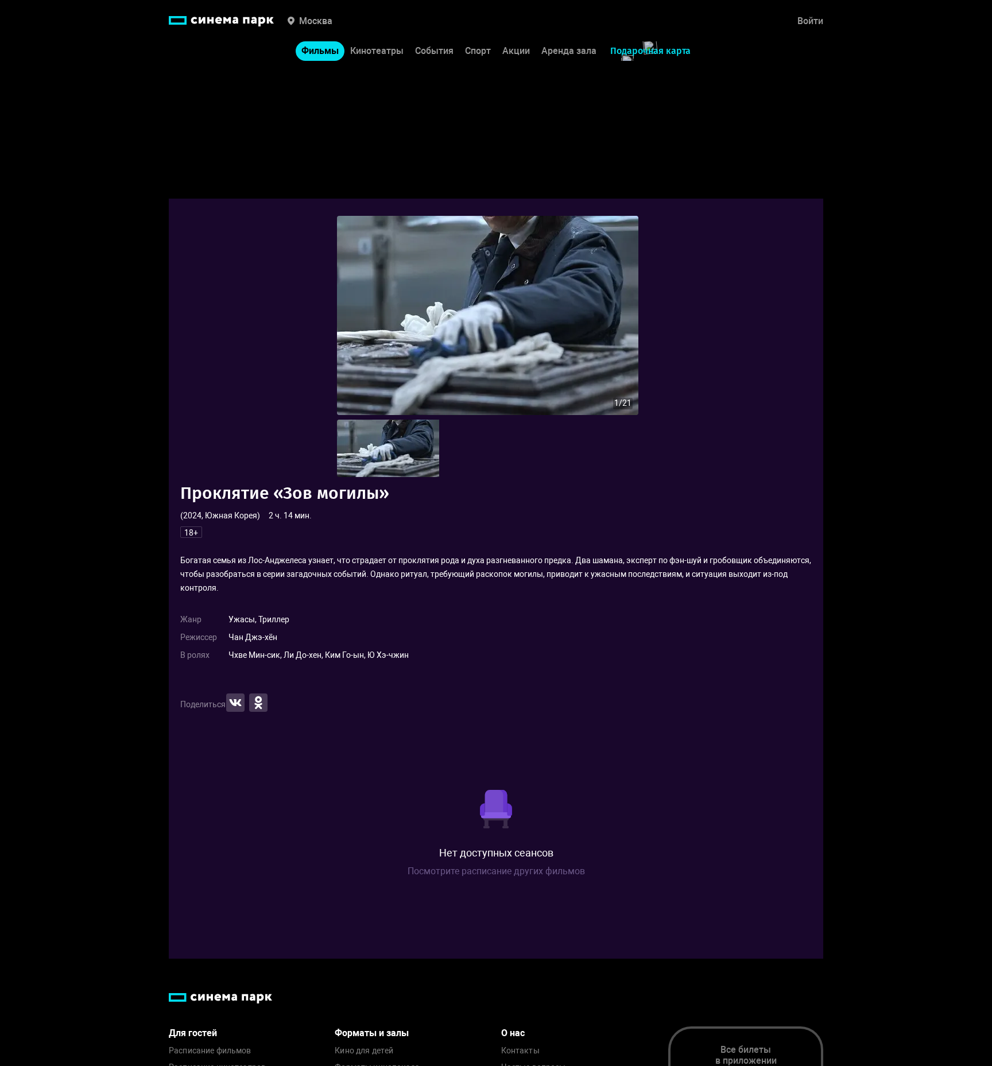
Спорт (478, 50)
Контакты (520, 1050)
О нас (513, 1033)
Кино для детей (364, 1050)
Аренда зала (568, 50)
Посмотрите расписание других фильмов (496, 871)
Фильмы (320, 50)
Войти (810, 20)
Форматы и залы (372, 1033)
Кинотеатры (377, 50)
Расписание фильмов (210, 1050)
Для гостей (193, 1033)
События (434, 50)
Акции (516, 50)
